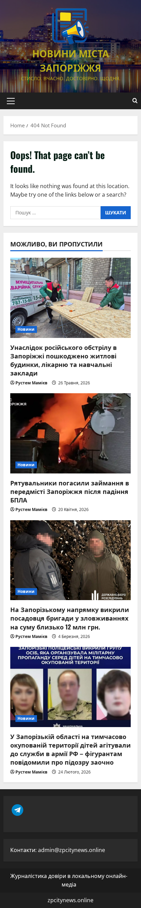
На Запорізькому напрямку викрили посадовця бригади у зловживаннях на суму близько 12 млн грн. (69, 618)
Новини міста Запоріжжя (70, 60)
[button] (10, 101)
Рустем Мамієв (31, 383)
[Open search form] (135, 101)
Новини (26, 329)
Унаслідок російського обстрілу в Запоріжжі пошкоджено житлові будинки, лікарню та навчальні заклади (63, 360)
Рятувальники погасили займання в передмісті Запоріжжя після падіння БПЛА (69, 491)
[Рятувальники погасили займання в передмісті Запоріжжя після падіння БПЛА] (70, 433)
